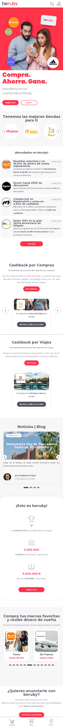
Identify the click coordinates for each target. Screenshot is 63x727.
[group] (11, 131)
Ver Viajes (31, 368)
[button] (4, 131)
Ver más (31, 243)
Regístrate (10, 102)
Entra (29, 102)
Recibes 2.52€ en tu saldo (32, 330)
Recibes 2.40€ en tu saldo (31, 410)
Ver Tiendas (31, 288)
